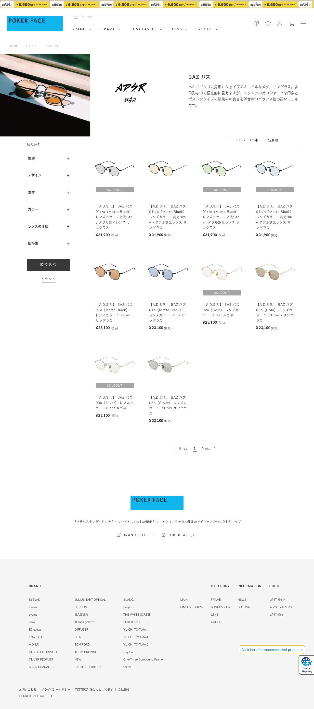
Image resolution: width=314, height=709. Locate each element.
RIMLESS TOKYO (191, 607)
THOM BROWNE (86, 652)
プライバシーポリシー (55, 689)
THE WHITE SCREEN (137, 614)
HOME (13, 46)
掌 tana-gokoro (84, 622)
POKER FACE (132, 622)
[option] (157, 4)
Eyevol (33, 607)
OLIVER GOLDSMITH (43, 652)
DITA (78, 637)
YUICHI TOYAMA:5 (135, 644)
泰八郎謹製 (81, 614)
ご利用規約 (276, 614)
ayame (33, 614)
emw (32, 622)
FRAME (216, 599)
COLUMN (244, 607)
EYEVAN (34, 599)
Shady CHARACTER (42, 667)
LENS (214, 614)
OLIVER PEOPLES (41, 659)
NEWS (242, 599)
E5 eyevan (35, 629)
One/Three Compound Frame (143, 659)
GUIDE (274, 586)
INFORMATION (250, 586)
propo (127, 607)
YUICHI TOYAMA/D (136, 637)
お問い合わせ (28, 689)
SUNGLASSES (220, 607)
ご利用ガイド (277, 599)
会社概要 (124, 689)
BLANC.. (129, 599)
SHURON (81, 607)
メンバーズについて (281, 607)
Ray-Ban (128, 652)
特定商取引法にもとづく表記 (94, 689)
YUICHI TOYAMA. (135, 629)
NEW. (78, 659)
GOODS (216, 622)
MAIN (184, 599)
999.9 (127, 667)
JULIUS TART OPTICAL (90, 599)
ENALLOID (36, 637)
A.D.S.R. (34, 644)
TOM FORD (82, 644)
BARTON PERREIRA (88, 667)
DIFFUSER (81, 629)
